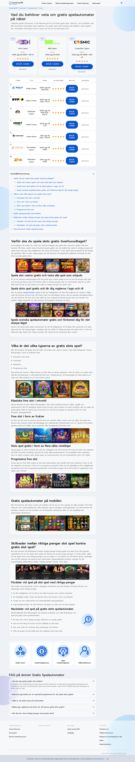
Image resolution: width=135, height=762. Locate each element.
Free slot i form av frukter (27, 202)
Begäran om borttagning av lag (110, 737)
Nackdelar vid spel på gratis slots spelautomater (37, 225)
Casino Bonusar (83, 3)
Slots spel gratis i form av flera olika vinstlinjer (36, 205)
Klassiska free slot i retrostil (28, 198)
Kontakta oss (104, 729)
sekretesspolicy (100, 759)
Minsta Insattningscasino (65, 3)
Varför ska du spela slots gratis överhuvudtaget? (34, 178)
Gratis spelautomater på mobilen (27, 213)
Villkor (101, 740)
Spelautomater (32, 8)
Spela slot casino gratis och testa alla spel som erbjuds (40, 182)
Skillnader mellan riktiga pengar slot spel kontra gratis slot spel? (40, 217)
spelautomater (29, 292)
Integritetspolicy (105, 744)
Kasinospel (96, 3)
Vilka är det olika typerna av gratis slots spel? (33, 194)
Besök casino (52, 64)
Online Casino (47, 3)
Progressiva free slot (25, 209)
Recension (52, 69)
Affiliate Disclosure (106, 733)
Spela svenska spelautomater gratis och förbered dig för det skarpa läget (47, 190)
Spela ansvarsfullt (74, 729)
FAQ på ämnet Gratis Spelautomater (28, 229)
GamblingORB (13, 8)
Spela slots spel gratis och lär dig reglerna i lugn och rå (40, 186)
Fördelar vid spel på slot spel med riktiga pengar (37, 221)
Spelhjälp (71, 733)
